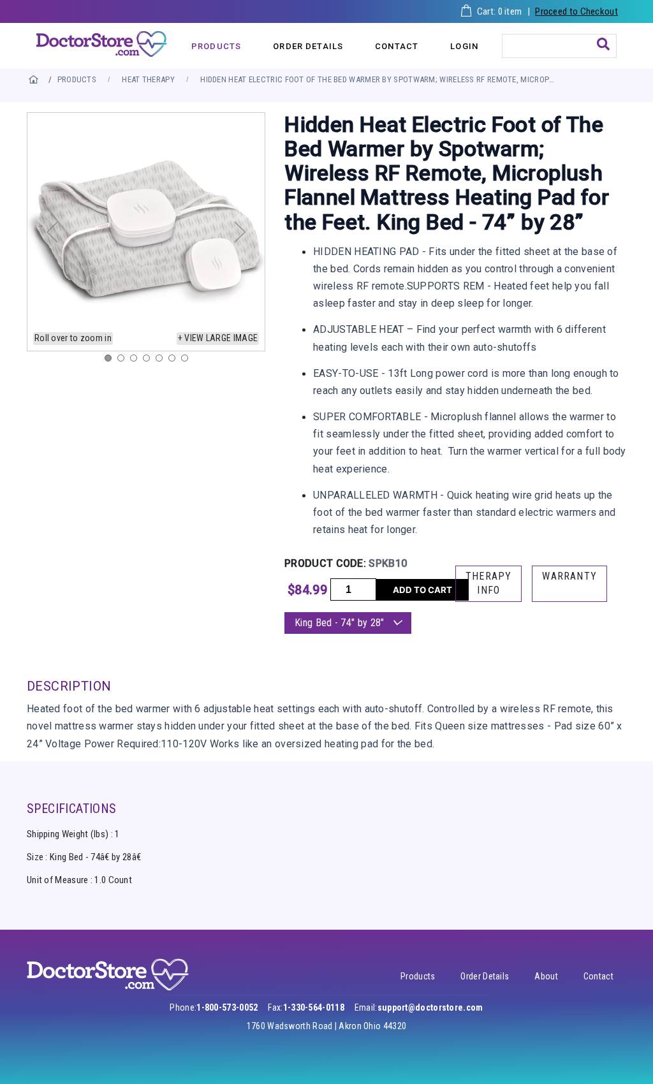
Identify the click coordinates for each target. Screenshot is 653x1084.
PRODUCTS (216, 46)
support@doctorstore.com (430, 1007)
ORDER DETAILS (308, 46)
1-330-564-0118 (313, 1007)
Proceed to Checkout (576, 11)
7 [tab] (187, 361)
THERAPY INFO (488, 583)
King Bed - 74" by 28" (341, 623)
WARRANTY (569, 576)
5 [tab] (162, 361)
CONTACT (396, 46)
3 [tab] (136, 361)
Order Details (484, 976)
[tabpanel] (146, 232)
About (546, 976)
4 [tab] (149, 361)
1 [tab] (111, 361)
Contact (598, 976)
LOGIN (464, 46)
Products (417, 976)
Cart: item (499, 11)
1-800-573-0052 (227, 1007)
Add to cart (422, 590)
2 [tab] (123, 361)
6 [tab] (174, 361)
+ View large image (218, 338)
